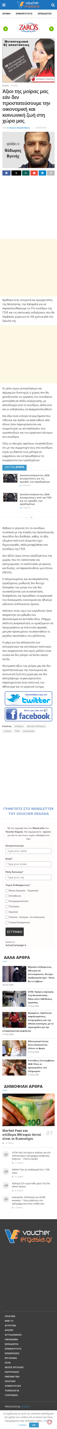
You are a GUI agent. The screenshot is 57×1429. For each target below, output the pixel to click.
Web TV (9, 1320)
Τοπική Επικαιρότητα (19, 922)
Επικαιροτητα (24, 13)
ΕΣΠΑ (8, 1362)
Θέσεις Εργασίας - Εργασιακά (23, 890)
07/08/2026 (26, 508)
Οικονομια (11, 1339)
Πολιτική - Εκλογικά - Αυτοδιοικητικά (27, 917)
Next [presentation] (52, 28)
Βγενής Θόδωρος (36, 726)
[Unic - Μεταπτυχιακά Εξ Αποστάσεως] (28, 60)
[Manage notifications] (49, 1422)
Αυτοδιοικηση (13, 1334)
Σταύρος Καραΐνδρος (18, 127)
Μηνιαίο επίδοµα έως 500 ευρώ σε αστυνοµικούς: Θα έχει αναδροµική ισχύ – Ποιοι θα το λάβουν (41, 974)
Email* (9, 859)
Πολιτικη (10, 1381)
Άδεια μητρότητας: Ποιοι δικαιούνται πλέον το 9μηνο (38, 1045)
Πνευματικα (12, 1376)
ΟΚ (34, 1425)
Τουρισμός (14, 906)
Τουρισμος (11, 1395)
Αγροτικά (13, 912)
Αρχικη (6, 13)
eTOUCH (25, 1406)
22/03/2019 (41, 127)
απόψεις (19, 726)
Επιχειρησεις (12, 1353)
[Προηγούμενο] (25, 517)
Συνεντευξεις (13, 1385)
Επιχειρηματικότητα (18, 901)
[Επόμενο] (31, 517)
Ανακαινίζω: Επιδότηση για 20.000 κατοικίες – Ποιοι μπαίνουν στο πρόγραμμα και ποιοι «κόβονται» (28, 1200)
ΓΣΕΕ (17, 731)
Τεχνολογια (12, 1390)
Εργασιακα (11, 1357)
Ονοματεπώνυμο (15, 845)
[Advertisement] (28, 207)
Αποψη (9, 1330)
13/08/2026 (26, 485)
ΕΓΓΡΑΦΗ (14, 932)
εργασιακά (28, 731)
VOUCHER (10, 1316)
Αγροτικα (10, 1325)
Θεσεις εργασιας (14, 1367)
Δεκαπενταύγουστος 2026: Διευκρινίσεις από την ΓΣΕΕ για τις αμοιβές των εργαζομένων (36, 499)
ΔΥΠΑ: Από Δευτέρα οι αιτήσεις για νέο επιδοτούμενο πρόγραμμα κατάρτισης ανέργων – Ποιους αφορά (31, 1155)
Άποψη (14, 85)
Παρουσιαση (12, 1371)
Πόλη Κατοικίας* (14, 872)
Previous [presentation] (6, 28)
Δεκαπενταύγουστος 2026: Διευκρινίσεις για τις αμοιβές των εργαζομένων (35, 478)
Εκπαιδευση (44, 13)
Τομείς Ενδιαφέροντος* (18, 885)
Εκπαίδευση (15, 896)
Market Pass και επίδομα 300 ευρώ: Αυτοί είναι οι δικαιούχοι (21, 1134)
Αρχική (5, 85)
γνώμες (7, 731)
